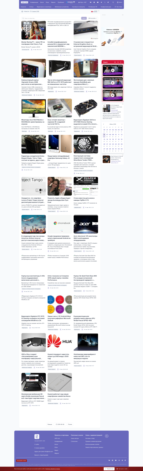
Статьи (31, 7)
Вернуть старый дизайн (41, 455)
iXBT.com (57, 438)
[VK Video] (118, 62)
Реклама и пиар (90, 438)
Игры (47, 2)
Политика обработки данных (52, 468)
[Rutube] (121, 62)
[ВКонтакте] (90, 2)
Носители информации (53, 55)
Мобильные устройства (62, 7)
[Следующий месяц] (122, 124)
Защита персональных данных (94, 447)
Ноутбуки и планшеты (78, 7)
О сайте (36, 444)
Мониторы (24, 131)
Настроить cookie (122, 468)
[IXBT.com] (22, 11)
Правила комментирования (93, 441)
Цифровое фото (77, 207)
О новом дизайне (39, 448)
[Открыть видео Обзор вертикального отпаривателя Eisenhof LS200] (113, 95)
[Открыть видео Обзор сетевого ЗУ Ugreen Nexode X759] (113, 70)
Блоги (42, 2)
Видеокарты (51, 91)
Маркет (53, 2)
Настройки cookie (21, 460)
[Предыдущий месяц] (103, 124)
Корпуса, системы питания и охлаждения (31, 167)
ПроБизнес (61, 2)
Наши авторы (75, 438)
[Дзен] (94, 2)
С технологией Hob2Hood (114, 110)
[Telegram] (101, 2)
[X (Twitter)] (105, 2)
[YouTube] (98, 2)
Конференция (34, 2)
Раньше (50, 424)
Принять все (110, 468)
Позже (70, 424)
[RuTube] (108, 2)
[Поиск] (113, 2)
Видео (105, 62)
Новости (23, 7)
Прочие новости (77, 55)
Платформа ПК (92, 7)
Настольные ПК (25, 49)
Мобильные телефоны (27, 95)
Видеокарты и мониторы (44, 7)
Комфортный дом (106, 7)
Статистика (74, 441)
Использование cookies (92, 444)
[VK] (109, 460)
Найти (84, 18)
